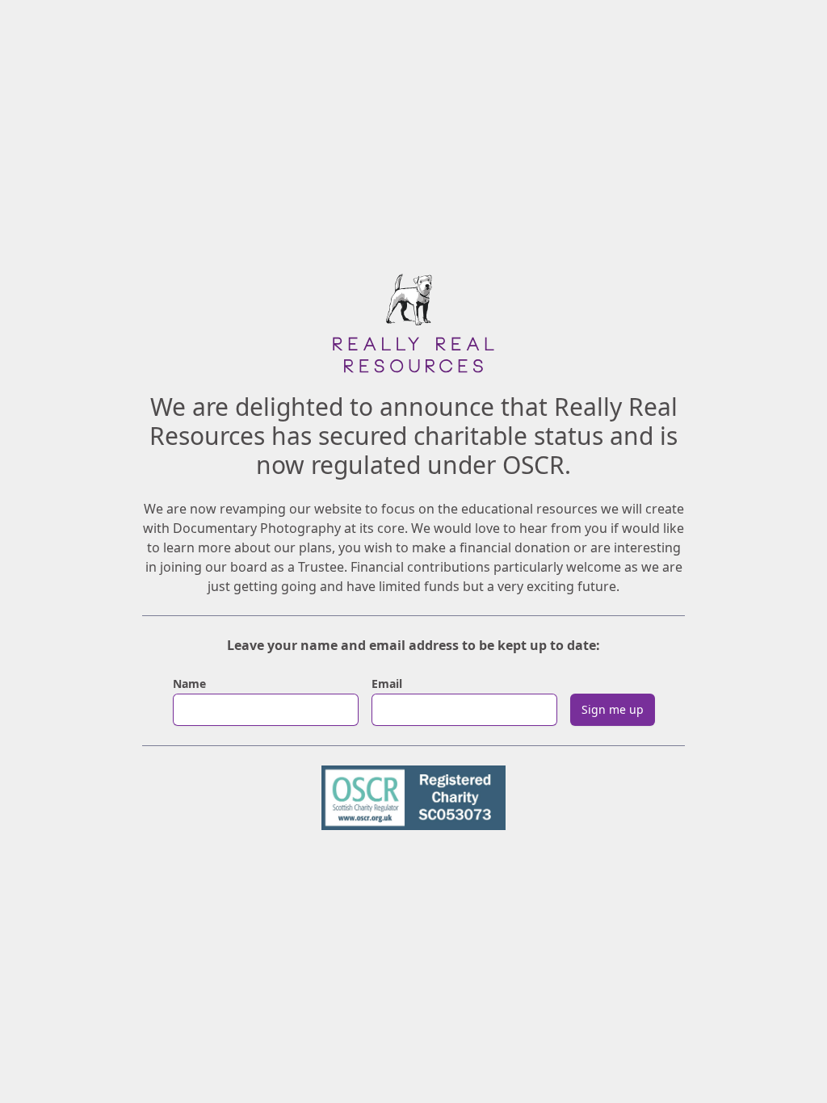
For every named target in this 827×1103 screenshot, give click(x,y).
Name (189, 683)
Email (387, 683)
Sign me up (612, 709)
